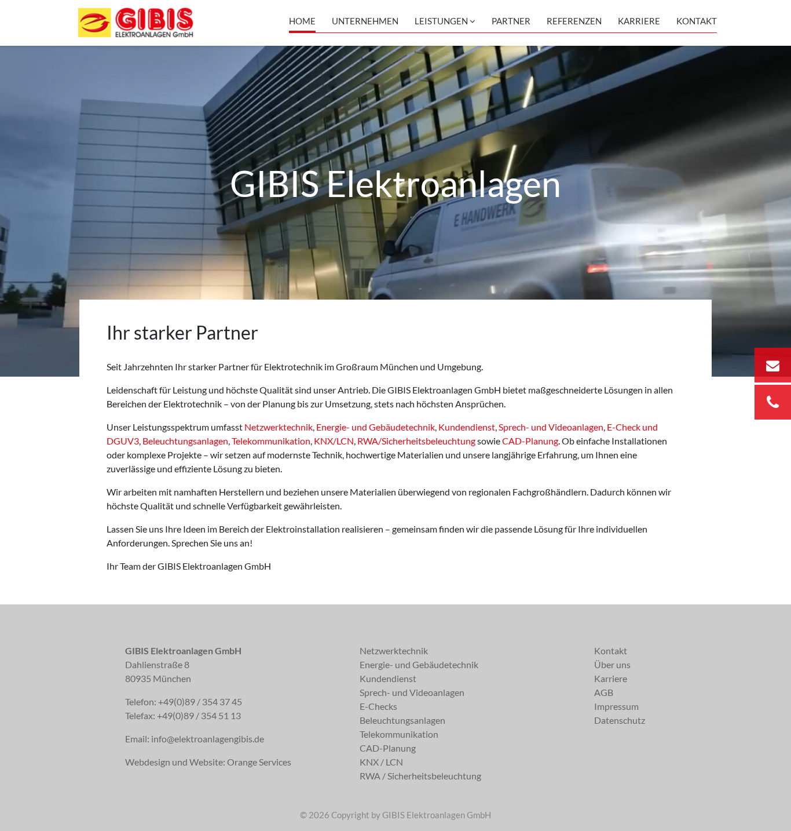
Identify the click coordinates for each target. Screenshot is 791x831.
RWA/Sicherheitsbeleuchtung (416, 440)
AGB (603, 692)
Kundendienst (466, 426)
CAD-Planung (530, 440)
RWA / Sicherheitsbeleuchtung (420, 775)
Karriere (639, 21)
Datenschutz (619, 720)
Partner (511, 21)
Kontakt (696, 21)
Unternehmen (365, 21)
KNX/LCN (334, 440)
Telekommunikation (271, 440)
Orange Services (259, 761)
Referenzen (574, 21)
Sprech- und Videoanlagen (551, 426)
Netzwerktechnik (278, 426)
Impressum (616, 706)
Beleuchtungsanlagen (185, 440)
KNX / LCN (381, 761)
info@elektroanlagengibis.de (207, 738)
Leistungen (441, 21)
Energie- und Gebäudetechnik (375, 426)
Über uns (612, 664)
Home (302, 21)
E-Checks (378, 706)
